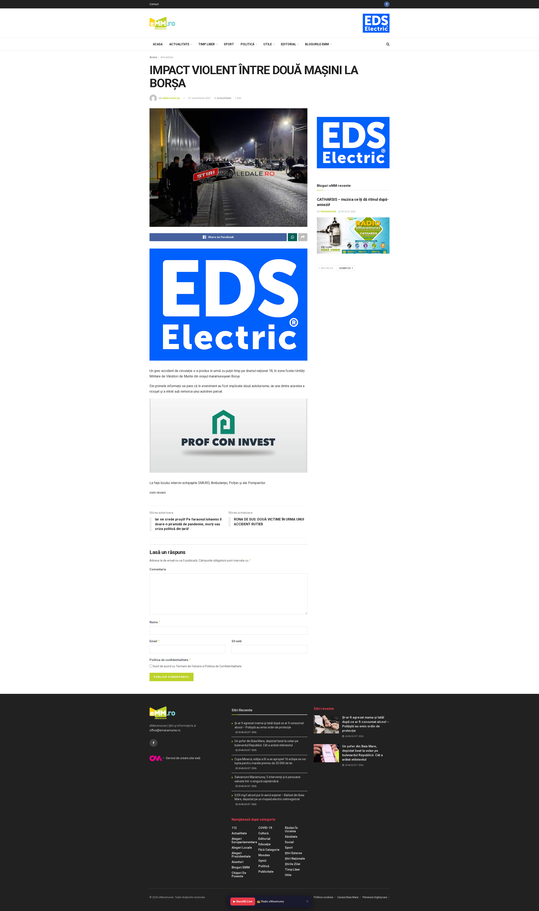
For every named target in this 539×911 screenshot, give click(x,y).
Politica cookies (323, 897)
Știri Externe (293, 853)
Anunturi (237, 862)
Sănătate (291, 836)
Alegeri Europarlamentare (244, 840)
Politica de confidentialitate (170, 660)
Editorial (288, 44)
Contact (154, 4)
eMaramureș (171, 98)
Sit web (236, 641)
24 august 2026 (246, 732)
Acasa (158, 44)
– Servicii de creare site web (181, 758)
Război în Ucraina (291, 829)
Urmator (345, 268)
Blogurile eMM (317, 44)
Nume (154, 622)
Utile (267, 44)
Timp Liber (206, 44)
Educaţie (264, 844)
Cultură (263, 833)
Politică (247, 44)
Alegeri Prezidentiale (241, 854)
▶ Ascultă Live (242, 901)
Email (154, 641)
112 (234, 827)
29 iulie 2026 (347, 211)
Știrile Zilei (292, 864)
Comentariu (157, 569)
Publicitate (266, 871)
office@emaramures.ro (164, 730)
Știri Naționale (295, 858)
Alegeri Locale (242, 847)
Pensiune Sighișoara (375, 897)
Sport (229, 44)
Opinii (262, 860)
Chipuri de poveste (239, 874)
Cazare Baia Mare (347, 897)
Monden (264, 855)
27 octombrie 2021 (199, 98)
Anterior (326, 268)
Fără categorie (268, 849)
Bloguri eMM (241, 867)
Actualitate (179, 44)
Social (289, 842)
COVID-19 (265, 827)
